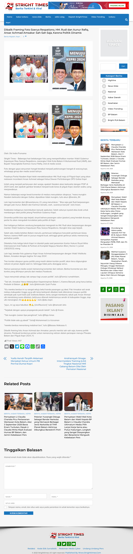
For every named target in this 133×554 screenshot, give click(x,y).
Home (9, 17)
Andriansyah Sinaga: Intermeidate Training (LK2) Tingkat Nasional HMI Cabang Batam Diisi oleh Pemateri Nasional (71, 363)
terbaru (112, 17)
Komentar (11, 466)
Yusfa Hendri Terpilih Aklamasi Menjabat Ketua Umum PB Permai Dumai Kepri (27, 361)
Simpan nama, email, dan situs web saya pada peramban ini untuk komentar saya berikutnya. (49, 507)
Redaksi (31, 548)
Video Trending (98, 17)
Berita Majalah (9, 37)
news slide (37, 17)
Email (55, 497)
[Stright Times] (26, 10)
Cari (123, 66)
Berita (48, 17)
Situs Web (10, 503)
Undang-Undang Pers (93, 548)
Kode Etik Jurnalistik (47, 548)
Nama (9, 497)
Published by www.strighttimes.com (83, 553)
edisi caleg (59, 17)
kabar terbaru (22, 17)
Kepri (8, 22)
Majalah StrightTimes (77, 17)
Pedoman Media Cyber (70, 548)
